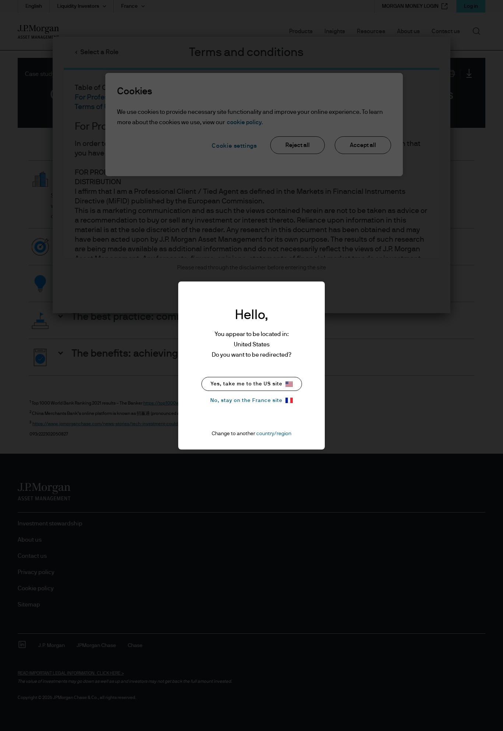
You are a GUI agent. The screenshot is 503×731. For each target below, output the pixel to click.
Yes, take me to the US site (246, 384)
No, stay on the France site (246, 400)
